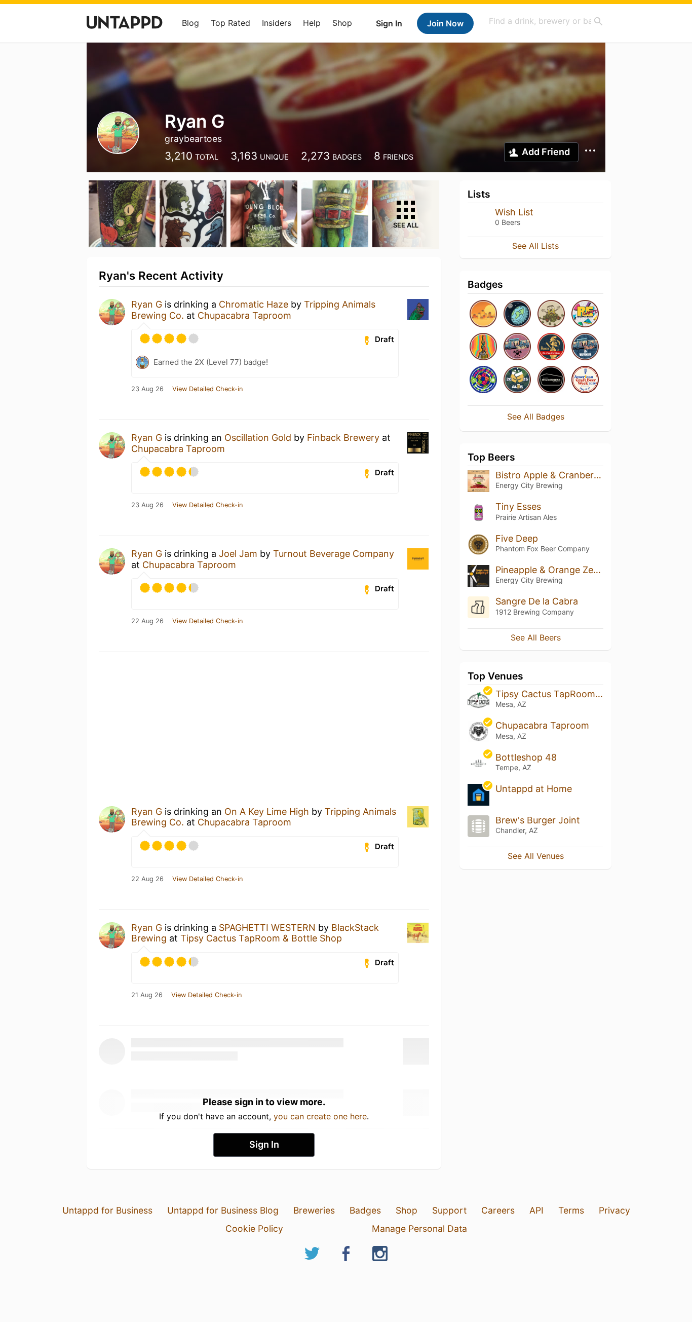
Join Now (445, 23)
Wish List (514, 212)
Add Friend (546, 151)
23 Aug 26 (147, 389)
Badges (365, 1210)
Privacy (614, 1210)
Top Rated (230, 23)
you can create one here (320, 1116)
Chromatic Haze (253, 304)
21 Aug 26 (147, 995)
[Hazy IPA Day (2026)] (483, 314)
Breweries (314, 1210)
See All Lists (535, 246)
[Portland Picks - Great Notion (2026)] (517, 347)
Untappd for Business (107, 1210)
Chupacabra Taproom (244, 315)
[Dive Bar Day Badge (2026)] (483, 347)
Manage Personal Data (419, 1228)
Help (312, 23)
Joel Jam (238, 553)
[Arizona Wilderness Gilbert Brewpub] (551, 380)
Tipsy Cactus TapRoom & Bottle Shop (261, 938)
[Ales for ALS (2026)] (517, 380)
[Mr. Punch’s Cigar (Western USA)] (551, 347)
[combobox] (546, 21)
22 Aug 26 (147, 621)
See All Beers (536, 637)
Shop (342, 23)
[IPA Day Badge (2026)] (551, 314)
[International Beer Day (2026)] (517, 314)
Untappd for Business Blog (223, 1210)
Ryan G (146, 304)
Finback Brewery (343, 437)
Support (449, 1210)
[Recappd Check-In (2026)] (585, 314)
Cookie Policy (254, 1228)
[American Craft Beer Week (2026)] (585, 380)
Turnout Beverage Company (333, 553)
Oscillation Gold (257, 437)
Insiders (276, 23)
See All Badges (535, 416)
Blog (190, 23)
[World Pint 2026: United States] (483, 380)
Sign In (389, 23)
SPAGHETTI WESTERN (267, 927)
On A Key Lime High (266, 811)
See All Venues (536, 856)
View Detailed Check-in (207, 389)
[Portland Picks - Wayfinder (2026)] (585, 347)
